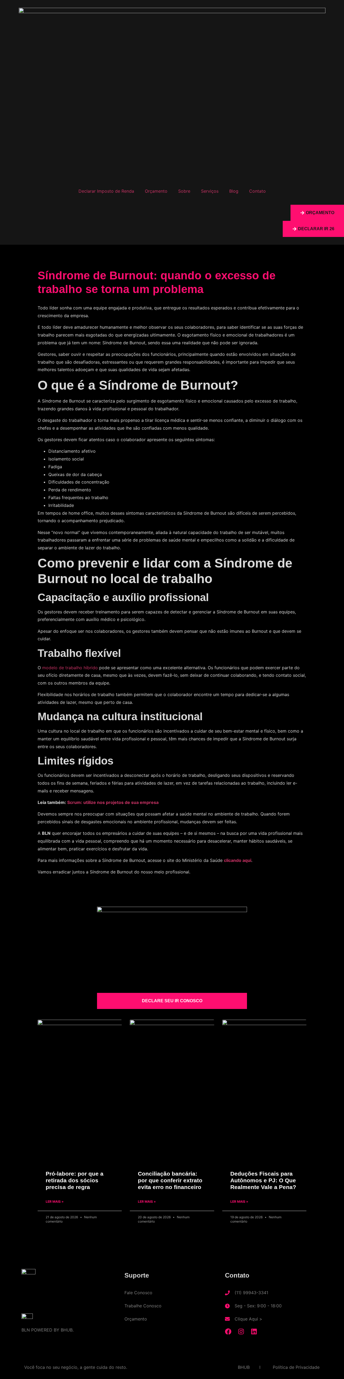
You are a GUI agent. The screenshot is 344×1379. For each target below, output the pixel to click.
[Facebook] (228, 1331)
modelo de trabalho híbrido (70, 667)
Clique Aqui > (248, 1319)
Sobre (184, 191)
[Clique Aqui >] (227, 1318)
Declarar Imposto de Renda (106, 191)
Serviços (209, 191)
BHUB (244, 1367)
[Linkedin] (254, 1331)
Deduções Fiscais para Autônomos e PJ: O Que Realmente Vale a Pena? (263, 1180)
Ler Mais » (55, 1201)
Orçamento (156, 191)
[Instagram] (241, 1331)
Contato (257, 191)
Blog (233, 191)
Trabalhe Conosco (143, 1305)
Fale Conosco (138, 1292)
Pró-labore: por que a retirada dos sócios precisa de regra (74, 1180)
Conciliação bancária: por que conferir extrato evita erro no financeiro (170, 1180)
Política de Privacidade (296, 1367)
